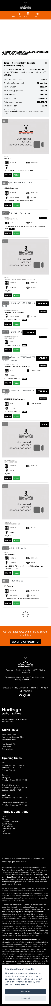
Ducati (6, 688)
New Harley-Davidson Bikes (13, 737)
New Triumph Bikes (9, 744)
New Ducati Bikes (9, 735)
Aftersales (6, 819)
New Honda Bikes (9, 740)
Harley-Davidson (20, 687)
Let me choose (21, 985)
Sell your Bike (26, 691)
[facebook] (21, 696)
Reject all (25, 998)
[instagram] (25, 696)
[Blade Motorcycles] (25, 5)
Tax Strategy (7, 824)
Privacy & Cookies (20, 862)
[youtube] (29, 696)
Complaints (6, 834)
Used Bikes (6, 747)
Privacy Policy (7, 826)
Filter (43, 23)
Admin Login (6, 862)
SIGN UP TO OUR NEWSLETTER (25, 641)
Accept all (25, 992)
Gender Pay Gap (8, 829)
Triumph (44, 688)
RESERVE (16, 175)
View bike (8, 175)
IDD (3, 831)
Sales (4, 816)
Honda (34, 688)
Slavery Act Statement (11, 821)
